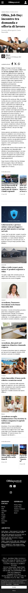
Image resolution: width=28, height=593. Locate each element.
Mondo (3, 507)
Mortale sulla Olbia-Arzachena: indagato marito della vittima (12, 538)
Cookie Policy (17, 507)
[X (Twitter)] (14, 486)
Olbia (2, 513)
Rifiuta (14, 590)
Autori (15, 513)
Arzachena (4, 521)
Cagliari (3, 517)
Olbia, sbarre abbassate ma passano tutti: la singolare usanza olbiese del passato (13, 535)
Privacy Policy (18, 505)
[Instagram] (11, 492)
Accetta (14, 587)
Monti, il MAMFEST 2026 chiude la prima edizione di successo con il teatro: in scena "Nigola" (13, 546)
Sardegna (4, 511)
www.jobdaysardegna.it (13, 151)
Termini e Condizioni (19, 509)
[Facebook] (11, 486)
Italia (2, 509)
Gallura (3, 523)
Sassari (3, 515)
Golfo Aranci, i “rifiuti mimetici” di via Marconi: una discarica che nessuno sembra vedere (13, 532)
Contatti (16, 511)
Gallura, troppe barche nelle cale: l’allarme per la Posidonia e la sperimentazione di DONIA (13, 541)
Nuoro (3, 519)
